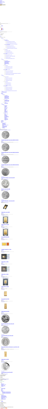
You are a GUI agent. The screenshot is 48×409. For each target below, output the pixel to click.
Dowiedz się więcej (6, 179)
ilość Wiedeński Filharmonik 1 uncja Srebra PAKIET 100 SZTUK (7, 154)
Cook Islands (6, 108)
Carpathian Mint (6, 107)
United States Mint (6, 119)
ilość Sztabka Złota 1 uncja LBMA (4, 214)
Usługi (1, 122)
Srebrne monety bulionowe (3, 396)
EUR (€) (2, 25)
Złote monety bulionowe (7, 40)
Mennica (3, 104)
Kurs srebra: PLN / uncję (1, 1)
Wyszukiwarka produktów (2, 23)
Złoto (2, 38)
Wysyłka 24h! (2, 121)
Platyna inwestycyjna (3, 397)
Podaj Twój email (1, 378)
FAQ (1, 383)
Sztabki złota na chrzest (7, 96)
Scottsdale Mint (6, 118)
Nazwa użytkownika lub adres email (3, 31)
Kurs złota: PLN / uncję (2, 2)
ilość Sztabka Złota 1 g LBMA (4, 276)
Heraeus (5, 109)
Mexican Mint (6, 111)
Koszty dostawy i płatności (3, 384)
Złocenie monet (3, 123)
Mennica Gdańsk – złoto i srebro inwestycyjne (6, 393)
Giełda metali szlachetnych (3, 398)
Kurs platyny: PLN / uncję (2, 3)
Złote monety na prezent (7, 100)
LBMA (5, 110)
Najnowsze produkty (5, 53)
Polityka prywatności (3, 385)
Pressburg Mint (6, 115)
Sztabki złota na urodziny (7, 98)
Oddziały (2, 391)
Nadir (5, 113)
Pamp (5, 114)
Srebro (3, 59)
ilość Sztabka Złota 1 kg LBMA (4, 361)
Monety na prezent (4, 124)
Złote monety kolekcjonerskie (7, 44)
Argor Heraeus (6, 105)
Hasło (0, 32)
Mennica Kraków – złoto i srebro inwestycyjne (6, 392)
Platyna (3, 75)
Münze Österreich (6, 112)
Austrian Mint (6, 106)
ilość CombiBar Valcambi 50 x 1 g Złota (4, 251)
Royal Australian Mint (7, 116)
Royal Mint (6, 117)
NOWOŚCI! (2, 120)
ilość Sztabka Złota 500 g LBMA (4, 313)
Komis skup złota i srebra (4, 126)
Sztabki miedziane (6, 103)
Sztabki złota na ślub (6, 97)
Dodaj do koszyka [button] (3, 167)
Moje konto (2, 386)
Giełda (3, 125)
